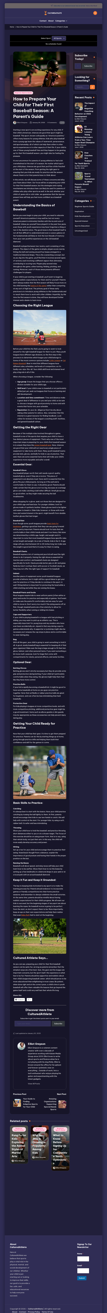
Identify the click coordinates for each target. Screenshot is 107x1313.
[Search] (92, 87)
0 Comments (52, 122)
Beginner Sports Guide (23, 93)
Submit (82, 1278)
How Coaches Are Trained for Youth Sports (83, 158)
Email (80, 1266)
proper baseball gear (42, 445)
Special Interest (81, 221)
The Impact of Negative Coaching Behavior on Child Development (85, 110)
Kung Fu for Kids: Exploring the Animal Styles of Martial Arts (19, 1146)
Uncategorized (81, 231)
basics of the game (38, 286)
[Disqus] (39, 1197)
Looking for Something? (82, 78)
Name (80, 1254)
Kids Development (82, 216)
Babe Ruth (25, 915)
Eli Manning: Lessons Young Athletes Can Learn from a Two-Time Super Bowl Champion (85, 134)
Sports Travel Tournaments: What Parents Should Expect (85, 180)
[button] (34, 1084)
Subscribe (58, 1024)
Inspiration (79, 211)
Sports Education (82, 226)
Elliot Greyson (36, 1043)
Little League (54, 360)
